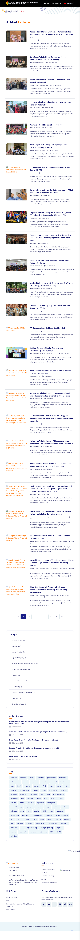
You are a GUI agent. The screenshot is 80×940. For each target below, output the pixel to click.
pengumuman (51, 778)
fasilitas (56, 807)
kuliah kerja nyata (58, 794)
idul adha (13, 790)
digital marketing (32, 828)
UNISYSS (44, 872)
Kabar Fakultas (35, 108)
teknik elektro (15, 782)
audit (51, 811)
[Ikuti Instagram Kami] (54, 904)
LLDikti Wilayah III (12, 897)
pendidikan (14, 798)
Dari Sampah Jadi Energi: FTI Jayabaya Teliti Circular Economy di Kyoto (48, 146)
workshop (27, 786)
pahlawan (14, 811)
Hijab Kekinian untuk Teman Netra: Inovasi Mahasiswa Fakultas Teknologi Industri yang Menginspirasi (48, 589)
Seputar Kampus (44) (19, 658)
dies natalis (25, 815)
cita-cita (36, 786)
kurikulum (65, 807)
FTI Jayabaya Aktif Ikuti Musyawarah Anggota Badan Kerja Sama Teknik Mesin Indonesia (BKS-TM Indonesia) (51, 418)
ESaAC (59, 832)
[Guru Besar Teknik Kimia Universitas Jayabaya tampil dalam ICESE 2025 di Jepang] (16, 62)
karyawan (59, 828)
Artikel (15, 11)
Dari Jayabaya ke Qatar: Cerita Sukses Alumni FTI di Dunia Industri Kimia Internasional (51, 191)
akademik (14, 778)
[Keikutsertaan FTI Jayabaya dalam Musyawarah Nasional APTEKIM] (16, 310)
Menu (48, 4)
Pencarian (58, 4)
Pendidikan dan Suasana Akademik (58, 595)
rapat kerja (49, 815)
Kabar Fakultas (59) (18, 640)
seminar (25, 782)
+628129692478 (14, 868)
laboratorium (40, 824)
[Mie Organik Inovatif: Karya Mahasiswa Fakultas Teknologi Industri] (16, 538)
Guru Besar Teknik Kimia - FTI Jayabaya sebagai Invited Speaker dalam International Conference (50, 394)
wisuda (43, 790)
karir (42, 794)
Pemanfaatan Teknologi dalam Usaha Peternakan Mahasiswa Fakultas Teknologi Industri (50, 512)
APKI (35, 819)
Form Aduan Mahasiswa (49, 882)
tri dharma (27, 819)
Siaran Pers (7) (16, 698)
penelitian (41, 778)
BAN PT (9, 901)
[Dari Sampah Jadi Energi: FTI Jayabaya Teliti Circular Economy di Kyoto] (16, 149)
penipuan (30, 798)
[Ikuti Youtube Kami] (70, 904)
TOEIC (53, 798)
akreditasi (23, 794)
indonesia (64, 790)
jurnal (19, 786)
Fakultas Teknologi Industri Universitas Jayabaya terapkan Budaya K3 (34, 748)
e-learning (29, 824)
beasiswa (14, 794)
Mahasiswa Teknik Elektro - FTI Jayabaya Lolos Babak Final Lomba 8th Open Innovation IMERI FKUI (51, 442)
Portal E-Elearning (47, 876)
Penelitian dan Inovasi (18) (21, 669)
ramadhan (33, 832)
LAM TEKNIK (10, 910)
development (51, 803)
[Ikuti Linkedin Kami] (60, 904)
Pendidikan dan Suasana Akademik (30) (25, 663)
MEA (19, 819)
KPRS (44, 811)
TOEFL (61, 798)
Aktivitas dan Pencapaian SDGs (39, 85)
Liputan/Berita (35, 195)
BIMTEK (13, 803)
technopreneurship (62, 815)
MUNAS (22, 803)
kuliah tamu (14, 828)
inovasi (32, 778)
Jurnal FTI (44, 879)
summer (13, 832)
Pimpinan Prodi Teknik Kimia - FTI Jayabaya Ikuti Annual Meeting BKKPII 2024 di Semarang (50, 464)
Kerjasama (34, 173)
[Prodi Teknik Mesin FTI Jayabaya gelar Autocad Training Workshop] (16, 265)
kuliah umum (53, 790)
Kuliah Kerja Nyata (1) (19, 704)
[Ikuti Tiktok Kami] (65, 904)
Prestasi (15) (16, 675)
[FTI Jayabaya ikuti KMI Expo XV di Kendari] (16, 329)
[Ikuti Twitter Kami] (49, 904)
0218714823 (13, 871)
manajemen (60, 811)
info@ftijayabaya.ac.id (16, 875)
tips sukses (33, 794)
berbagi (66, 819)
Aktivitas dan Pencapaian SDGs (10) (23, 692)
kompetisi (39, 807)
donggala (20, 824)
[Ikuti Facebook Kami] (43, 904)
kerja (29, 811)
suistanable (23, 832)
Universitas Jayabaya (48, 869)
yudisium (35, 790)
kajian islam (43, 832)
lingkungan (29, 807)
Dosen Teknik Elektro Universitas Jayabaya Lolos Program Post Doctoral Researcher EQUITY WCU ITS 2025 (51, 34)
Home (8, 11)
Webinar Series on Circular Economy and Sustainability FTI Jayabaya (46, 349)
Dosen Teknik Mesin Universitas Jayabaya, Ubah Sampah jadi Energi (33, 740)
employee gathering (47, 828)
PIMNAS (49, 819)
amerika (36, 811)
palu (12, 824)
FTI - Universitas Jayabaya (39, 926)
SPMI (45, 798)
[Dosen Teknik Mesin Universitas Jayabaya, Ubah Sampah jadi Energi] (16, 84)
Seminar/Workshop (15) (20, 681)
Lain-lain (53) (16, 646)
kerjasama (35, 782)
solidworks (64, 824)
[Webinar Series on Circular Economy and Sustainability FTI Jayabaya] (16, 353)
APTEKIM (31, 803)
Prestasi (33, 40)
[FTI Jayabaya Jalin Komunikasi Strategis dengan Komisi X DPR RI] (16, 169)
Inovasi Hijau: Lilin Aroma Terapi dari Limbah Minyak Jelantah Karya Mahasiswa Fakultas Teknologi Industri (52, 562)
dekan (39, 798)
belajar (67, 786)
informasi (23, 778)
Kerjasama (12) (17, 687)
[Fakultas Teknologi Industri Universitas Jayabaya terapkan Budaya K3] (16, 107)
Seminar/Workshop (36, 266)
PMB (44, 786)
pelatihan (14, 836)
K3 (22, 828)
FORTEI (58, 819)
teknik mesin (64, 782)
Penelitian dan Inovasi (37, 62)
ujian (12, 786)
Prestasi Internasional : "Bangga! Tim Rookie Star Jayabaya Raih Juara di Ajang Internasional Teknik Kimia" (51, 237)
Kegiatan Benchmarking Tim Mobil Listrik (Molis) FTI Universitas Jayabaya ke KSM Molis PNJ (50, 213)
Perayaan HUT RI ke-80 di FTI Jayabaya (46, 125)
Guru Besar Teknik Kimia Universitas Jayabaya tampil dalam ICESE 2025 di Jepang (49, 58)
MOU (12, 819)
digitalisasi (40, 803)
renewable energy (16, 807)
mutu (42, 819)
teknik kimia (62, 778)
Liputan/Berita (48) (18, 652)
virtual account (37, 815)
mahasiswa (44, 782)
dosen (51, 786)
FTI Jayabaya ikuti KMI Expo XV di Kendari (47, 328)
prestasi (54, 782)
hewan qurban (24, 790)
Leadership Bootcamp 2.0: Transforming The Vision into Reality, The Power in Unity (51, 284)
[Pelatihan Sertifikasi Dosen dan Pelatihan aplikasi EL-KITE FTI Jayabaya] (16, 372)
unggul (48, 807)
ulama (22, 811)
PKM (51, 832)
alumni (59, 786)
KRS (22, 798)
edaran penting (52, 824)
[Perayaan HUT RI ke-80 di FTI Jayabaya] (16, 129)
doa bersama (15, 815)
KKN (48, 794)
